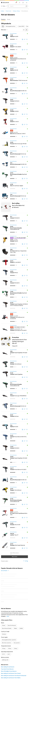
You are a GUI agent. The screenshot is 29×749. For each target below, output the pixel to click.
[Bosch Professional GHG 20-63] (14, 406)
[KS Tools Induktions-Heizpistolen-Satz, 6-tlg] (14, 251)
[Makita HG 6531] (14, 427)
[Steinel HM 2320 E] (14, 283)
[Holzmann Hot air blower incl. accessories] (14, 317)
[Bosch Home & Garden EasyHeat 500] (14, 175)
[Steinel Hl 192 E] (14, 273)
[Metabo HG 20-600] (14, 525)
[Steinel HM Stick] (14, 416)
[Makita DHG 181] (14, 70)
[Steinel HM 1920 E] (14, 101)
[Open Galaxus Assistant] (23, 2)
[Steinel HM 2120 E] (14, 448)
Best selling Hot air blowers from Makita (10, 677)
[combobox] (3, 26)
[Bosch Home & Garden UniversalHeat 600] (14, 228)
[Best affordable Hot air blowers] (14, 207)
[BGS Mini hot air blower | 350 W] (14, 133)
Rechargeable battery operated (11, 26)
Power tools (8, 11)
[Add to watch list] (25, 39)
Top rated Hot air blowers (7, 669)
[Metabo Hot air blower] (14, 364)
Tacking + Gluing (16, 11)
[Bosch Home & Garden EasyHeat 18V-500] (14, 293)
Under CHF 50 (21, 26)
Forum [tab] (8, 19)
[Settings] (16, 2)
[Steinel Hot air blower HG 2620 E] (14, 329)
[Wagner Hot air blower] (14, 490)
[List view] (26, 30)
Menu (4, 6)
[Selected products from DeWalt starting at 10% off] (14, 341)
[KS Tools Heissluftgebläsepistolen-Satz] (14, 513)
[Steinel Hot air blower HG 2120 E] (14, 470)
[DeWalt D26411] (14, 240)
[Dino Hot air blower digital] (14, 186)
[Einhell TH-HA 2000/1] (14, 47)
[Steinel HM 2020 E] (14, 218)
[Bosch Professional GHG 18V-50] (14, 91)
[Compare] (22, 39)
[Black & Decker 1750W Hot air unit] (14, 80)
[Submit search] (8, 6)
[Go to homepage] (5, 2)
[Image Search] (26, 6)
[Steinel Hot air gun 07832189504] (14, 396)
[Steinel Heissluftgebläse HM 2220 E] (14, 459)
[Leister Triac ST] (14, 535)
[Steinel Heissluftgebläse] (14, 374)
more (8, 616)
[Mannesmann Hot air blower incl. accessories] (14, 58)
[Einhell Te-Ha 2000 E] (14, 262)
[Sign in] (19, 2)
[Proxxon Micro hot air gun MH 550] (14, 144)
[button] (27, 33)
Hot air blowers (13, 33)
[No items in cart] (26, 2)
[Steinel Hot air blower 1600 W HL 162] (14, 437)
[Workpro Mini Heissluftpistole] (14, 545)
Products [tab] (3, 19)
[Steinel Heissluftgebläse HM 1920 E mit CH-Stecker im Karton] (14, 305)
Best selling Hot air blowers (7, 667)
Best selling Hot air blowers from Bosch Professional (13, 675)
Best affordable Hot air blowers (9, 671)
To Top (26, 561)
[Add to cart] (27, 39)
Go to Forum (4, 570)
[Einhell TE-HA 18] (14, 122)
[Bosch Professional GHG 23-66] (14, 154)
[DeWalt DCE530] (14, 111)
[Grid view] (23, 30)
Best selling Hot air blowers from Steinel (11, 673)
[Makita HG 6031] (14, 36)
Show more (14, 556)
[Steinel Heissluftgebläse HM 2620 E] (14, 353)
